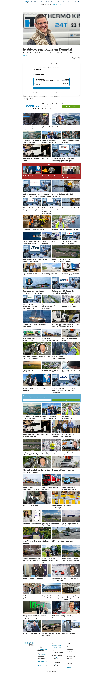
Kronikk (48, 1)
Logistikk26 (33, 1)
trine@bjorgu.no (55, 657)
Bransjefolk (53, 1)
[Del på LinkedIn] (74, 58)
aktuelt (43, 96)
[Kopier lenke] (77, 58)
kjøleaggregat (36, 96)
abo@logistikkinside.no (56, 647)
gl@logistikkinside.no (42, 649)
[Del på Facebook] (72, 58)
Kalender (60, 1)
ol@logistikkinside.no (41, 654)
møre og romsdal (28, 96)
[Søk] (75, 2)
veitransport (50, 96)
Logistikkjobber (41, 1)
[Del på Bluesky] (79, 58)
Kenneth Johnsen (70, 661)
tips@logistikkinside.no (56, 645)
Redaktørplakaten (41, 667)
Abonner (65, 1)
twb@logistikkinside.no (42, 661)
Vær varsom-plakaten (41, 665)
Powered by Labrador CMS (51, 671)
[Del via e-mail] (76, 58)
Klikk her (62, 650)
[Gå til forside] (26, 2)
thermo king (57, 96)
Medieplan (54, 667)
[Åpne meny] (79, 2)
